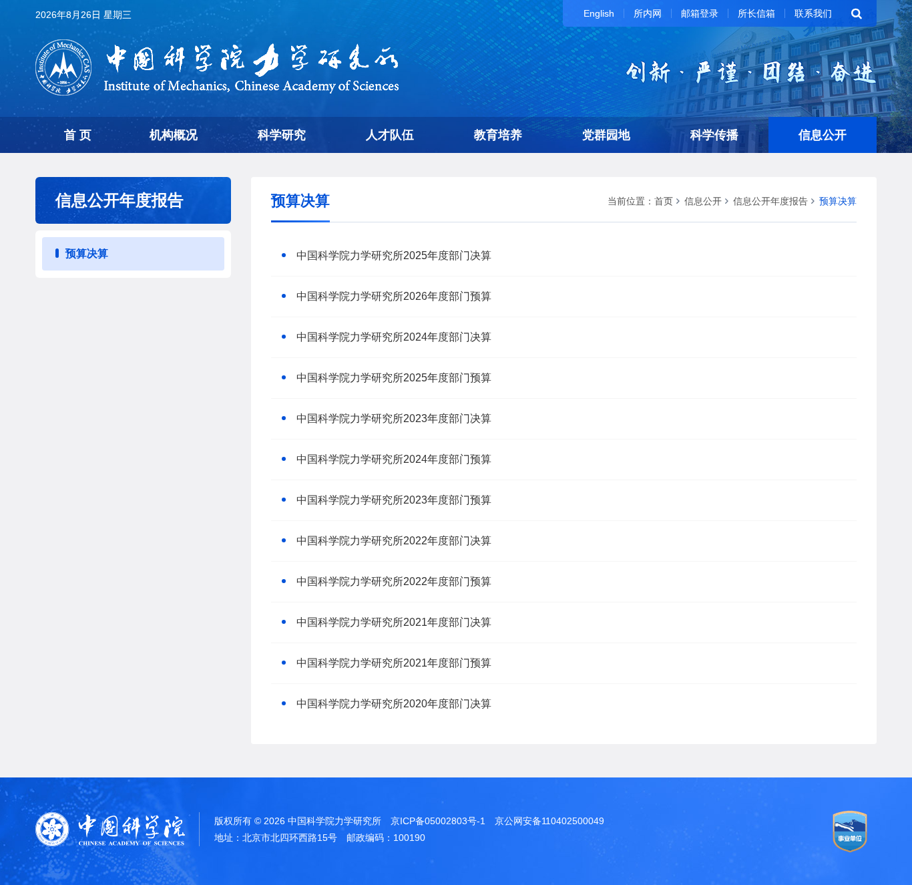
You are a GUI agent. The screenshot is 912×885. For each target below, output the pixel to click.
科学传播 (714, 135)
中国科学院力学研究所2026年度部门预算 (393, 296)
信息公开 (823, 135)
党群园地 (606, 135)
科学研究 (282, 135)
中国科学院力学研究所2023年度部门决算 (393, 418)
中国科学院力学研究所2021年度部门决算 (393, 622)
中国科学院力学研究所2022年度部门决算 (393, 540)
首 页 (77, 135)
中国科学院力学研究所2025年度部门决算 (393, 255)
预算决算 (86, 253)
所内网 (648, 13)
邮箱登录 (699, 13)
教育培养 (498, 135)
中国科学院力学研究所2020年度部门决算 (393, 703)
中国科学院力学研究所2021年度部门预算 (393, 663)
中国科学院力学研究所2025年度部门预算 (393, 377)
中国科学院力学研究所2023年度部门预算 (393, 500)
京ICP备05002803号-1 (438, 821)
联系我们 (813, 13)
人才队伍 (390, 135)
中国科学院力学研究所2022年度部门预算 (393, 581)
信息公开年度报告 (770, 201)
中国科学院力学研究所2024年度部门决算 (393, 337)
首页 (663, 201)
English (599, 13)
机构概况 (174, 135)
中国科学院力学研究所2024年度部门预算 (393, 459)
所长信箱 (756, 13)
